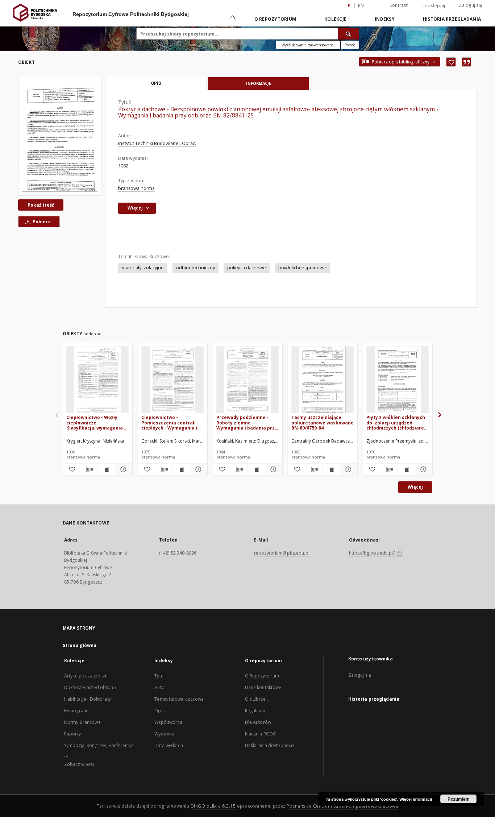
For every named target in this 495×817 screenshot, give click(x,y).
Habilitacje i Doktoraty (87, 699)
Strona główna (80, 645)
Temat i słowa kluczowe (179, 699)
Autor (160, 687)
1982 (123, 166)
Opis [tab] (156, 83)
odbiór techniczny (195, 268)
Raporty (72, 734)
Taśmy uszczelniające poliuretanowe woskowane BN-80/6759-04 (322, 422)
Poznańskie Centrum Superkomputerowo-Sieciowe (342, 806)
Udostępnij (433, 6)
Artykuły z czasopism (86, 676)
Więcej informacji (415, 799)
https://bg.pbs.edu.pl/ (372, 553)
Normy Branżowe (82, 722)
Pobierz (41, 222)
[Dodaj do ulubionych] (451, 62)
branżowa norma (136, 188)
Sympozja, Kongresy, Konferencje (99, 745)
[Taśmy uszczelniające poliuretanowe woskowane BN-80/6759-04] (322, 380)
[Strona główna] (232, 19)
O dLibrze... (257, 699)
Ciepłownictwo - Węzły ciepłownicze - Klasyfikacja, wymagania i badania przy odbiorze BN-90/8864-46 (97, 422)
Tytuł (159, 676)
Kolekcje (335, 19)
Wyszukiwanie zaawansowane (308, 44)
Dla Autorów (258, 722)
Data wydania (168, 745)
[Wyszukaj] (348, 34)
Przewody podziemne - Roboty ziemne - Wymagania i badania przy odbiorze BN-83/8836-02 (246, 422)
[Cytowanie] (466, 62)
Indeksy (385, 19)
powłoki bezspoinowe (302, 268)
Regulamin (256, 711)
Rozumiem (459, 799)
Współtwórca (168, 722)
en (361, 5)
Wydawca (164, 734)
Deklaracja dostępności (270, 745)
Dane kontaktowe (263, 687)
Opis (159, 711)
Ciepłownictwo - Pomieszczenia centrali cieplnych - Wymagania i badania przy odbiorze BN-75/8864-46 (172, 422)
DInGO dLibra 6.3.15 (213, 806)
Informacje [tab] (258, 83)
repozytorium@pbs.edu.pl (281, 553)
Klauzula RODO (261, 734)
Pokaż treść (41, 205)
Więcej (415, 487)
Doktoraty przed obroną (90, 687)
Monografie (76, 711)
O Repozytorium (262, 676)
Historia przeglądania (452, 19)
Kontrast (399, 5)
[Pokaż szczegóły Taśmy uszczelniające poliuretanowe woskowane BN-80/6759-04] (347, 469)
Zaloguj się (470, 5)
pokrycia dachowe (246, 268)
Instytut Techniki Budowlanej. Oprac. (157, 143)
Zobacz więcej (79, 764)
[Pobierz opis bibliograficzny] (88, 469)
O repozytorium (275, 19)
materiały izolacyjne (143, 268)
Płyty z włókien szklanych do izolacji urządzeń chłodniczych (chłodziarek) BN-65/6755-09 (397, 422)
